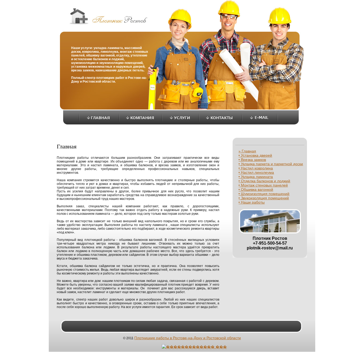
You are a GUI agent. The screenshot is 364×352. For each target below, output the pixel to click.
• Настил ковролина (255, 168)
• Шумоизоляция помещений (263, 194)
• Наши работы (251, 202)
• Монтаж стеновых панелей (263, 185)
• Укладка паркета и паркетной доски (270, 164)
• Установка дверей (255, 155)
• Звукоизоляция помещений (263, 198)
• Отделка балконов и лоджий (264, 181)
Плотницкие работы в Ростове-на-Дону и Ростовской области (187, 338)
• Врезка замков (252, 159)
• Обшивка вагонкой (255, 189)
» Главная (247, 151)
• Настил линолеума (256, 172)
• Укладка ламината (255, 177)
